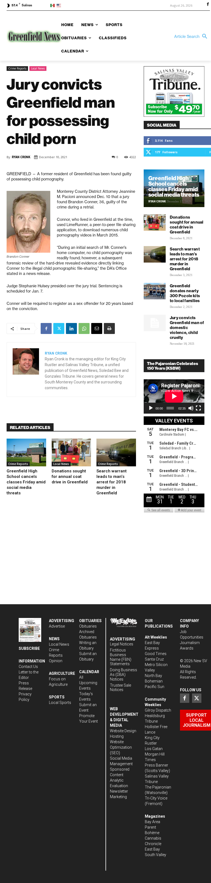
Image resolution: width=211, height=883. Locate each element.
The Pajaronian (158, 787)
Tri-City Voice (156, 798)
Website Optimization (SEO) (121, 747)
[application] (174, 396)
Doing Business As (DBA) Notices (123, 674)
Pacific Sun (154, 686)
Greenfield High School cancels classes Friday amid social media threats (26, 482)
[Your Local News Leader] (32, 36)
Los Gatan (154, 748)
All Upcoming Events (88, 682)
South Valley (155, 855)
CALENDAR (89, 672)
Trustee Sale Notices (120, 687)
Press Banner (156, 765)
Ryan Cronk (21, 157)
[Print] (109, 328)
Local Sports (60, 702)
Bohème (152, 833)
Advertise (57, 626)
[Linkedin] (71, 328)
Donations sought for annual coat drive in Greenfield (70, 476)
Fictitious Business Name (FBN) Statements (120, 657)
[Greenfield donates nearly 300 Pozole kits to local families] (155, 291)
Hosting (117, 736)
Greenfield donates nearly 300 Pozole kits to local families (185, 293)
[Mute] (191, 408)
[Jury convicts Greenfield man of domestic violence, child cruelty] (155, 323)
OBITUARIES (90, 621)
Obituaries (88, 626)
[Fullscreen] (198, 408)
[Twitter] (58, 328)
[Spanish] (53, 5)
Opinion (55, 661)
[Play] (151, 408)
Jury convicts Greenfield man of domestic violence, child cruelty (187, 327)
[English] (60, 5)
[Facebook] (207, 4)
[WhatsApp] (84, 328)
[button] (192, 36)
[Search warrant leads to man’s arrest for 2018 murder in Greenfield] (116, 452)
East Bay (152, 849)
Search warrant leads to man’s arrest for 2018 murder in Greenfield (111, 482)
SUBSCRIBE (29, 648)
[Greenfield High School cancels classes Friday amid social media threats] (26, 452)
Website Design (123, 731)
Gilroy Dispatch (158, 710)
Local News (38, 68)
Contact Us (28, 666)
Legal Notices (121, 644)
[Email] (96, 328)
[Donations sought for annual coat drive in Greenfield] (71, 452)
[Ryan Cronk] (26, 369)
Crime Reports (17, 68)
